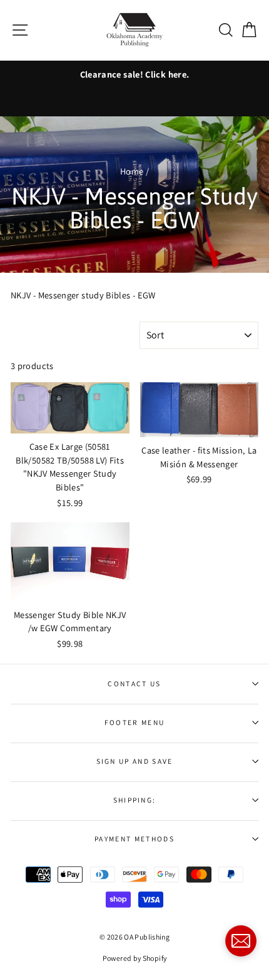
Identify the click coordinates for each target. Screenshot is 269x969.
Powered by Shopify (135, 958)
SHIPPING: (134, 799)
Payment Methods (134, 838)
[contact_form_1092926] (240, 940)
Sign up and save (134, 761)
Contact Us (134, 683)
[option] (134, 74)
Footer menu (134, 722)
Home (131, 171)
